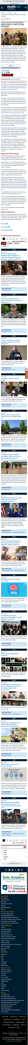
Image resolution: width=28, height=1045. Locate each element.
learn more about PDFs (15, 1041)
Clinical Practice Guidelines (6, 970)
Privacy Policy (13, 1016)
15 (22, 238)
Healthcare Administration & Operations (8, 936)
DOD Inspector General (8, 1022)
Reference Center (5, 968)
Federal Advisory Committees (6, 903)
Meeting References (5, 981)
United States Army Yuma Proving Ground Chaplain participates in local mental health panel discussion (11, 687)
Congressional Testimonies (6, 971)
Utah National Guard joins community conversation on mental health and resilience (11, 617)
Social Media (3, 963)
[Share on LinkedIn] (6, 72)
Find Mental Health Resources (6, 1006)
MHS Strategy (3, 902)
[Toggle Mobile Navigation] (2, 7)
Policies (2, 983)
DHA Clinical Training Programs (7, 913)
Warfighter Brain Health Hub (6, 931)
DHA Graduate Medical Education (7, 915)
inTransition (8, 835)
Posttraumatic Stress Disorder (7, 570)
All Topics (3, 927)
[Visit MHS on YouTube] (18, 870)
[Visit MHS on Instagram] (6, 870)
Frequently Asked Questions (6, 979)
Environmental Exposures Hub (7, 935)
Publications (3, 986)
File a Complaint (4, 1011)
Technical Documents (5, 990)
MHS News (3, 954)
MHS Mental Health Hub (15, 79)
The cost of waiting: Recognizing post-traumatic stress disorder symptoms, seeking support (11, 542)
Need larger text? (7, 19)
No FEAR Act (21, 1016)
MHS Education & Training (7, 911)
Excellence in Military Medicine (18, 532)
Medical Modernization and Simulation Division (10, 923)
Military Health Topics (6, 925)
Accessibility (15, 1019)
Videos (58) (16, 243)
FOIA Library (3, 975)
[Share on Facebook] (2, 72)
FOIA (22, 1019)
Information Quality (19, 1022)
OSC (17, 1027)
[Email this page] (8, 72)
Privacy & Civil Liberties (5, 946)
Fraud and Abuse (6, 1019)
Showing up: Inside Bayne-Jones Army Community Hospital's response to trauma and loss (10, 724)
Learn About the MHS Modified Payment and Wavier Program (12, 1000)
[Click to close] (27, 370)
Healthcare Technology (5, 942)
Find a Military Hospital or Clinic (7, 996)
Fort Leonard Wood (19, 184)
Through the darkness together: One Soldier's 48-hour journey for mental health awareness (11, 456)
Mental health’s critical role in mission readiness (10, 765)
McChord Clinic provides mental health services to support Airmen (11, 415)
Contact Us (3, 909)
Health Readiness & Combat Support (8, 938)
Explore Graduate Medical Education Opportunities (10, 1010)
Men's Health (3, 950)
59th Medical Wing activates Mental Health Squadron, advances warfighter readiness (11, 499)
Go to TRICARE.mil (4, 995)
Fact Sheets (3, 973)
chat (9, 87)
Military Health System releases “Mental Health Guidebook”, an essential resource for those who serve (11, 805)
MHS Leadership (4, 898)
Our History (3, 905)
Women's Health (4, 952)
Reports (2, 988)
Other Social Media (8, 75)
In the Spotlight (4, 961)
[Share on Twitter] (4, 72)
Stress (14, 369)
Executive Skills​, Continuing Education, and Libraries (11, 919)
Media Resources (4, 965)
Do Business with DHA (5, 1008)
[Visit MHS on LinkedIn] (9, 870)
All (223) (3, 243)
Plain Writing (15, 1025)
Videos (5, 859)
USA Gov (22, 1025)
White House (10, 1027)
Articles (5, 850)
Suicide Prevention (16, 714)
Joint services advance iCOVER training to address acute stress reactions (10, 342)
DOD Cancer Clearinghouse (6, 929)
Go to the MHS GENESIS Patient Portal (8, 998)
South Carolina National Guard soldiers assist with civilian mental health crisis (11, 300)
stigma (2, 159)
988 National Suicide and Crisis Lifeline (14, 86)
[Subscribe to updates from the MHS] (22, 870)
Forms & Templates (4, 977)
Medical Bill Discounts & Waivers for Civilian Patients (11, 944)
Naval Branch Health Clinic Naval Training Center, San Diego (12, 112)
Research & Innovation (5, 948)
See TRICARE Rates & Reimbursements (8, 1004)
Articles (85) (9, 243)
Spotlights (6, 856)
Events (5, 852)
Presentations (3, 985)
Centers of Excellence (5, 940)
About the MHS (4, 896)
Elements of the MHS (5, 900)
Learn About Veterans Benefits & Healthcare (9, 1002)
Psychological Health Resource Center (13, 834)
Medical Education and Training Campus (8, 921)
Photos (5, 854)
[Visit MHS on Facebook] (12, 870)
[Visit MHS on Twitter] (15, 870)
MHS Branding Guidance (5, 907)
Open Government (5, 1025)
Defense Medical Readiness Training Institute (9, 917)
